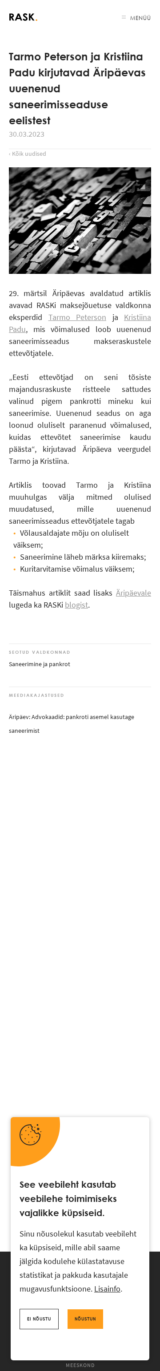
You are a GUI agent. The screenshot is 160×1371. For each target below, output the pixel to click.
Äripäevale (133, 593)
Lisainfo (107, 1289)
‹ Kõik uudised (27, 154)
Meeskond (80, 1365)
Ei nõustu (39, 1319)
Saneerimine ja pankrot (39, 664)
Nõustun (85, 1319)
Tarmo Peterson (77, 317)
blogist (76, 605)
